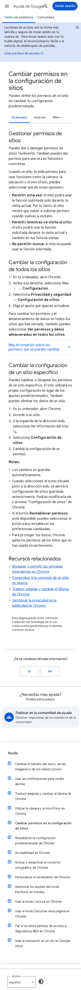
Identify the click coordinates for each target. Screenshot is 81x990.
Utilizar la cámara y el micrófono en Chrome (40, 811)
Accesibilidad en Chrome (32, 853)
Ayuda (13, 753)
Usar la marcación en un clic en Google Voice (42, 943)
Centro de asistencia (18, 17)
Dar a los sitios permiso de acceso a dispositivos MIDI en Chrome (41, 928)
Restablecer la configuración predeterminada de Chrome (35, 840)
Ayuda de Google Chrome (31, 6)
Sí (29, 671)
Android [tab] (40, 117)
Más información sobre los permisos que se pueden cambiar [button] (34, 347)
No (50, 671)
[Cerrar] (77, 28)
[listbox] (56, 117)
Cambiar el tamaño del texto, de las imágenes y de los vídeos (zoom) (40, 766)
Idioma (16, 976)
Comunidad (45, 17)
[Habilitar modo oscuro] (41, 981)
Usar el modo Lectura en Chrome (38, 902)
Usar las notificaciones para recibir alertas (39, 781)
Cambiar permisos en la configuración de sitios (43, 825)
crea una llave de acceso (22, 53)
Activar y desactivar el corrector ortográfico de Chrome (38, 865)
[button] (7, 6)
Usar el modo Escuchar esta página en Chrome (42, 913)
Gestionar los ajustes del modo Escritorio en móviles (37, 889)
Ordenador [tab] (19, 117)
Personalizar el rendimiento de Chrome (42, 877)
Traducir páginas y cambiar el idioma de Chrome (43, 796)
